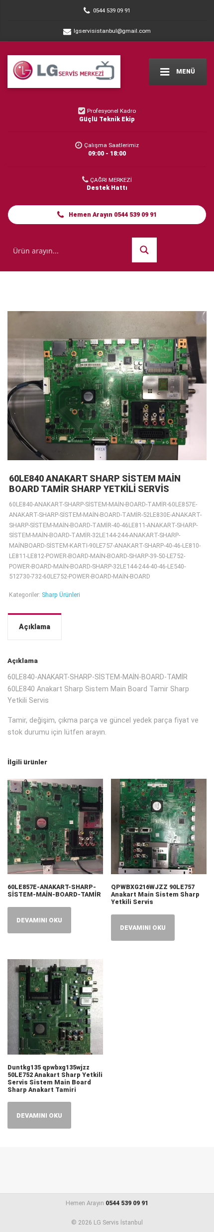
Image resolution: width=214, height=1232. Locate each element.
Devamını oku (39, 920)
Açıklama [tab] (34, 627)
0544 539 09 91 (127, 1203)
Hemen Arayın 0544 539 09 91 (112, 214)
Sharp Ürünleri (61, 594)
